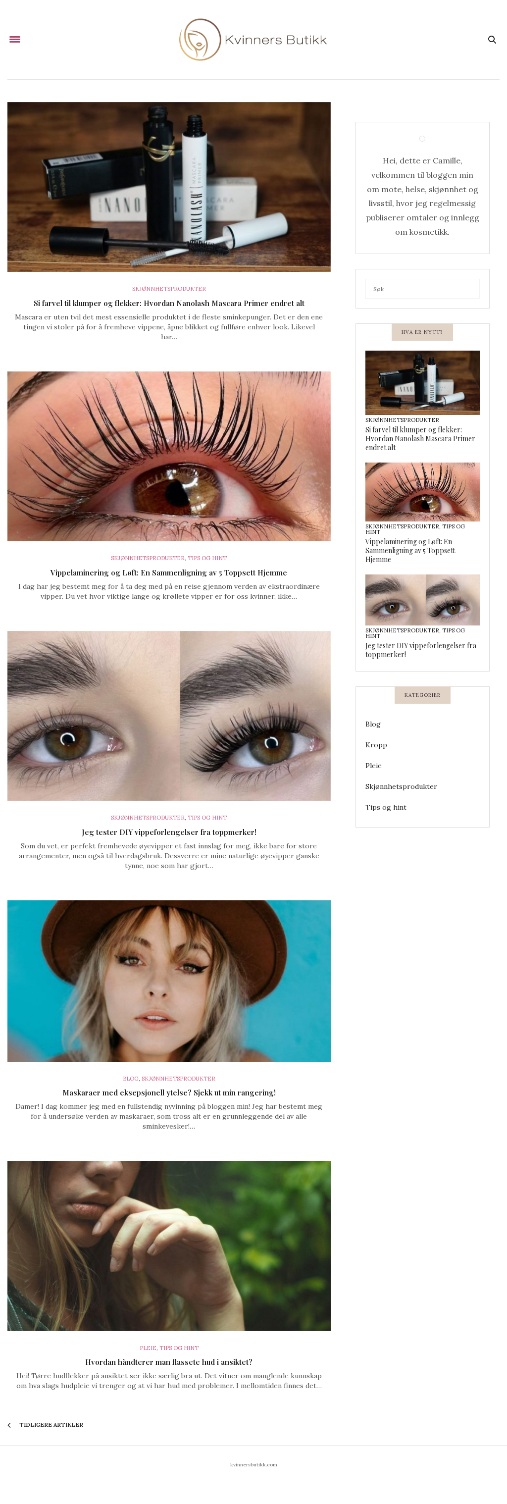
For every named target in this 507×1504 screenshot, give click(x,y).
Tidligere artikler (50, 1424)
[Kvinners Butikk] (253, 39)
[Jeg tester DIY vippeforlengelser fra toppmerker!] (169, 716)
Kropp (376, 744)
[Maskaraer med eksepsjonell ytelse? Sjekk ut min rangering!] (169, 981)
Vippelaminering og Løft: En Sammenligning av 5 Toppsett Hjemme (169, 572)
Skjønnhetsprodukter (169, 288)
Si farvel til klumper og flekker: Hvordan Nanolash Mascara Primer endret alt (169, 303)
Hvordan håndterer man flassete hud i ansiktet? (169, 1362)
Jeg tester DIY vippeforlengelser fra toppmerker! (169, 832)
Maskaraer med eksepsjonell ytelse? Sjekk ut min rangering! (169, 1092)
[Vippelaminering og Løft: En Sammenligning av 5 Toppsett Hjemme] (169, 456)
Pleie (148, 1348)
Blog (131, 1078)
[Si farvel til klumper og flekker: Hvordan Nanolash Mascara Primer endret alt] (169, 187)
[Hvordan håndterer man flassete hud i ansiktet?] (169, 1246)
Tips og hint (207, 558)
